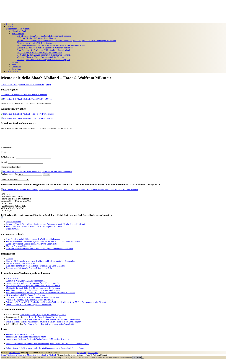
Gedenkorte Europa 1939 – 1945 (20, 334)
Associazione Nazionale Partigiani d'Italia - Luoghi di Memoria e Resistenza (37, 339)
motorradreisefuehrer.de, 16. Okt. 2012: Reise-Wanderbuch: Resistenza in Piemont (51, 45)
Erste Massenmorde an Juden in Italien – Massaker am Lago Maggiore (52, 322)
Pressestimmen (18, 33)
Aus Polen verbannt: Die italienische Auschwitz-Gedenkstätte (31, 244)
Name (4, 152)
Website (4, 162)
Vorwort (15, 62)
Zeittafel (9, 26)
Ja (134, 358)
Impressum (81, 352)
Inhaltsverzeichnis (13, 222)
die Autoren (16, 69)
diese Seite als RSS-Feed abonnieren (57, 172)
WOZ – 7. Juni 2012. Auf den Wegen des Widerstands (39, 52)
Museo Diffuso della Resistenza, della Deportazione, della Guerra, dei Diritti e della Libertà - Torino (47, 343)
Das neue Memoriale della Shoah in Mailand (37, 355)
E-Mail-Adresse (8, 157)
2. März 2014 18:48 (9, 84)
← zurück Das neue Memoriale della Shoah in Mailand (24, 94)
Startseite (10, 24)
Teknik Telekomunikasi (16, 319)
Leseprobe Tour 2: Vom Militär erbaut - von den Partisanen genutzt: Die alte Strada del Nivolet (45, 224)
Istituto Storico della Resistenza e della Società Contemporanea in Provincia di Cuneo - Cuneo (45, 348)
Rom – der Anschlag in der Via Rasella (45, 317)
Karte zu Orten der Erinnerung (19, 246)
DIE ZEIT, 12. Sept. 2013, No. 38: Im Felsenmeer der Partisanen (44, 36)
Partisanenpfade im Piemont (17, 29)
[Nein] (143, 358)
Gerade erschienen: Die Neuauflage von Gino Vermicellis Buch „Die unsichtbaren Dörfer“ (43, 241)
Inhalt (14, 64)
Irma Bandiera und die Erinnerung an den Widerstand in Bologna (33, 239)
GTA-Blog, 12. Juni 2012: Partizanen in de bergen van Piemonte (44, 55)
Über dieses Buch (19, 31)
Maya (48, 84)
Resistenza (5, 2)
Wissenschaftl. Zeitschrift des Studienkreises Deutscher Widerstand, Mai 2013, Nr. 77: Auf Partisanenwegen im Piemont (66, 41)
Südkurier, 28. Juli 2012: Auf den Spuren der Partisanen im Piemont (45, 48)
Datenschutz (93, 352)
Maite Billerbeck (13, 322)
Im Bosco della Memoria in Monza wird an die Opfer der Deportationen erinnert (39, 248)
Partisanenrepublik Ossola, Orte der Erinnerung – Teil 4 (43, 315)
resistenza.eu (14, 352)
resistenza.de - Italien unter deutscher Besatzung (26, 337)
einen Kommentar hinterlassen (31, 84)
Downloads (16, 67)
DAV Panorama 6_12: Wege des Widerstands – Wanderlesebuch (43, 50)
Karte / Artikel (12, 71)
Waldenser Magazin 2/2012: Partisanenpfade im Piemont (40, 57)
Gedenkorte (12, 355)
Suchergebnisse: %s (9, 174)
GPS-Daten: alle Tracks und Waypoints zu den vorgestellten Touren (34, 226)
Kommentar (6, 148)
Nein (139, 358)
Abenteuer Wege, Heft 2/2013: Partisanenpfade (36, 43)
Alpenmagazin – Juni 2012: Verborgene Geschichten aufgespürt (43, 59)
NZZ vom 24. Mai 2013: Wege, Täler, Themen (36, 38)
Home (3, 355)
